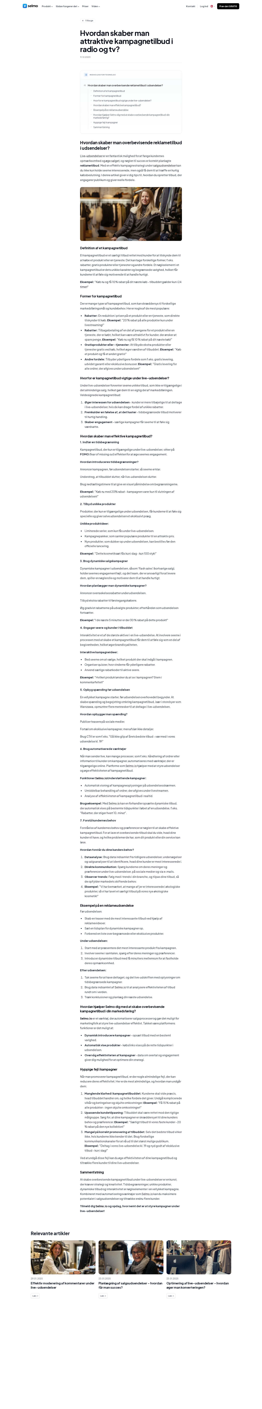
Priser (85, 6)
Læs (34, 1296)
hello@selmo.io (231, 1335)
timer (83, 286)
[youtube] (244, 1393)
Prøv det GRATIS (228, 6)
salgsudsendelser (164, 165)
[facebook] (226, 1393)
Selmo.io (131, 765)
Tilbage (89, 20)
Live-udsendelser (91, 156)
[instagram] (238, 1393)
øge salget (112, 160)
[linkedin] (232, 1393)
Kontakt (190, 6)
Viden (95, 6)
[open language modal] (212, 6)
